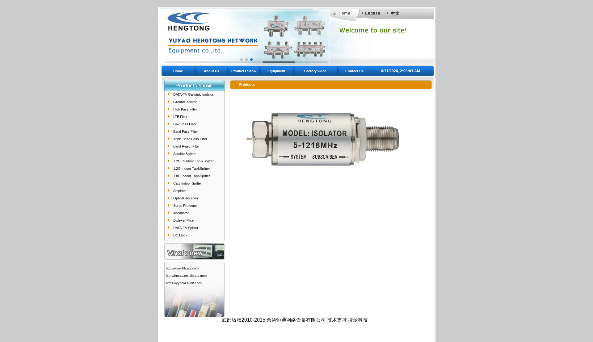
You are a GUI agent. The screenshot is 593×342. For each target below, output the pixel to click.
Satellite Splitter (184, 154)
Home (178, 71)
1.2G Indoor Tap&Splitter (191, 168)
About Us (211, 71)
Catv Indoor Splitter (187, 183)
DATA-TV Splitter (185, 228)
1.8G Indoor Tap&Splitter (191, 176)
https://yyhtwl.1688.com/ (184, 283)
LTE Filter (180, 117)
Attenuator (181, 213)
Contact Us (354, 71)
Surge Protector (185, 205)
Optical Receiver (185, 198)
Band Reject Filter (186, 146)
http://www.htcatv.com (182, 268)
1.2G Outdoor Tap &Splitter (193, 161)
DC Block (180, 235)
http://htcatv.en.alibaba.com (186, 275)
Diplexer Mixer (184, 220)
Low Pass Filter (184, 124)
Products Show (243, 71)
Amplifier (179, 191)
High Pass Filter (185, 109)
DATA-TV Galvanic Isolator (193, 94)
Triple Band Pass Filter (190, 139)
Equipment (276, 71)
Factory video (315, 71)
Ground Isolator (185, 102)
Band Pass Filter (185, 131)
